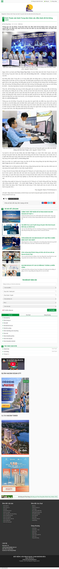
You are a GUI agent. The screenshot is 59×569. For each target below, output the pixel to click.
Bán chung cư (7, 320)
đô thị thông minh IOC (33, 74)
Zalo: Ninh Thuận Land (7, 548)
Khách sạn (34, 531)
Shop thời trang (35, 537)
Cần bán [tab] (10, 315)
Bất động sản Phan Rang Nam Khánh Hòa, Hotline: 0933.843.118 (35, 496)
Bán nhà (6, 333)
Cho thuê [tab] (28, 315)
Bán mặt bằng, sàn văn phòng (11, 330)
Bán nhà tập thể (6, 520)
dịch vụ (34, 28)
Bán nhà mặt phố (8, 338)
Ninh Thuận (52, 67)
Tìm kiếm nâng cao (8, 310)
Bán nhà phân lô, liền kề (9, 341)
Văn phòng (34, 520)
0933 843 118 (5, 545)
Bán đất (6, 323)
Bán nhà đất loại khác (9, 336)
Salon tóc (34, 536)
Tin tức (8, 14)
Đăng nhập (54, 1)
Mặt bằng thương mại (37, 512)
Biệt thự (34, 505)
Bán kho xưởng (7, 328)
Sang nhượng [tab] (47, 315)
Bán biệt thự (7, 317)
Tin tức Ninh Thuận (13, 198)
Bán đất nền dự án (8, 325)
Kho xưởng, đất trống (36, 510)
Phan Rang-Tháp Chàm (23, 72)
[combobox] (29, 291)
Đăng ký (47, 1)
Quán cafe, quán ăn (36, 534)
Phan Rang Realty (7, 24)
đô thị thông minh (42, 27)
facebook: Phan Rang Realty (9, 550)
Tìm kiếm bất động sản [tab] (29, 280)
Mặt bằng (34, 533)
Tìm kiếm (52, 310)
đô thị (45, 86)
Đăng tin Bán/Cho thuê (37, 1)
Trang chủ (3, 14)
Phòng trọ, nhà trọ (36, 518)
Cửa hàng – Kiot (35, 529)
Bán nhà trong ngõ (7, 521)
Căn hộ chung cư (36, 507)
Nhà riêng (34, 517)
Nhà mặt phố (35, 515)
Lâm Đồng (6, 351)
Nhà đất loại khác (36, 513)
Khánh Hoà (6, 349)
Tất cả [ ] (6, 354)
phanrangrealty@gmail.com (10, 547)
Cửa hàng (34, 509)
